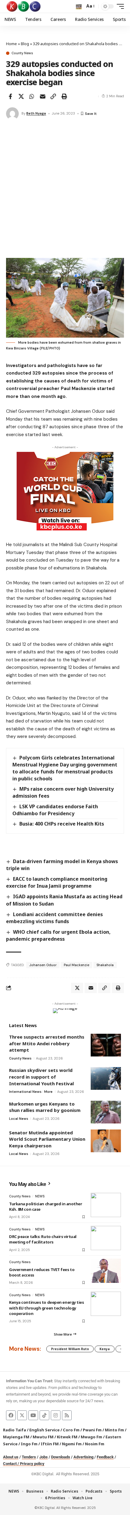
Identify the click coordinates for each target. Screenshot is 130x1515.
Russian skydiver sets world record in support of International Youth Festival (41, 1076)
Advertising (83, 1457)
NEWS (39, 1196)
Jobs (43, 1457)
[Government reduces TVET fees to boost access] (106, 1271)
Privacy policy (32, 1463)
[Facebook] (11, 1415)
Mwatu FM (43, 1437)
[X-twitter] (22, 1415)
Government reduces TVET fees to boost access (41, 1272)
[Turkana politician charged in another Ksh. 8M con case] (106, 1205)
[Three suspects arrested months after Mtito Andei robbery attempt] (106, 1045)
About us (10, 1457)
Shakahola (105, 965)
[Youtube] (33, 1415)
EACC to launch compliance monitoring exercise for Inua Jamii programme (56, 882)
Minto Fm (114, 1430)
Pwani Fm (92, 1430)
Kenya (104, 1349)
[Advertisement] (65, 190)
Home (11, 43)
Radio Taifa (14, 1430)
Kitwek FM (67, 1437)
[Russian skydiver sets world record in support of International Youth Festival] (106, 1078)
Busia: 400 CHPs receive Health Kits (61, 823)
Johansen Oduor (43, 965)
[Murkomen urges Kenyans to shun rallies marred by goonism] (106, 1112)
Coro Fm (71, 1430)
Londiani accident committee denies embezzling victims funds (54, 918)
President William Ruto (70, 1349)
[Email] (42, 96)
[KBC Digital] (23, 6)
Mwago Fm (91, 1437)
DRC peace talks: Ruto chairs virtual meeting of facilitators (42, 1239)
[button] (78, 6)
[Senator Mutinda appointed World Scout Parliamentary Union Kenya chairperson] (106, 1141)
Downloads (60, 1457)
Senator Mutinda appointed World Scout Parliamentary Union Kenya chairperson (47, 1139)
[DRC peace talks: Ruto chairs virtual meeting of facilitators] (106, 1238)
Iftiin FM (50, 1444)
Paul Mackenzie (76, 965)
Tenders (29, 1457)
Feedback (105, 1457)
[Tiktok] (44, 1415)
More (48, 1092)
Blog (25, 43)
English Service (44, 1430)
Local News (18, 1118)
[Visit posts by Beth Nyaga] (12, 113)
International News (25, 1092)
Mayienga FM (16, 1437)
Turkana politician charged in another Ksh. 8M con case (45, 1206)
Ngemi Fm (72, 1444)
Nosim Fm (94, 1444)
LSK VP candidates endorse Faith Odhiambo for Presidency (55, 810)
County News (22, 53)
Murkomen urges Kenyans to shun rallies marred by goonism (44, 1107)
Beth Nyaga (36, 113)
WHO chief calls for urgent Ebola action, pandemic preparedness (58, 935)
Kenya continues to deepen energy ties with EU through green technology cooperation (46, 1308)
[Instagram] (55, 1415)
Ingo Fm (29, 1444)
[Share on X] (21, 96)
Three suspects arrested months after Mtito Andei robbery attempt (46, 1043)
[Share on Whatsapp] (32, 96)
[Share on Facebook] (10, 96)
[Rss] (67, 1415)
